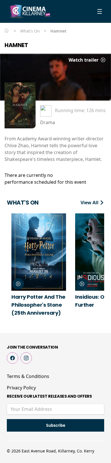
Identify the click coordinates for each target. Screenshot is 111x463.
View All (90, 202)
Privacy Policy (21, 388)
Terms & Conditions (28, 376)
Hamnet (16, 45)
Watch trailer (84, 60)
